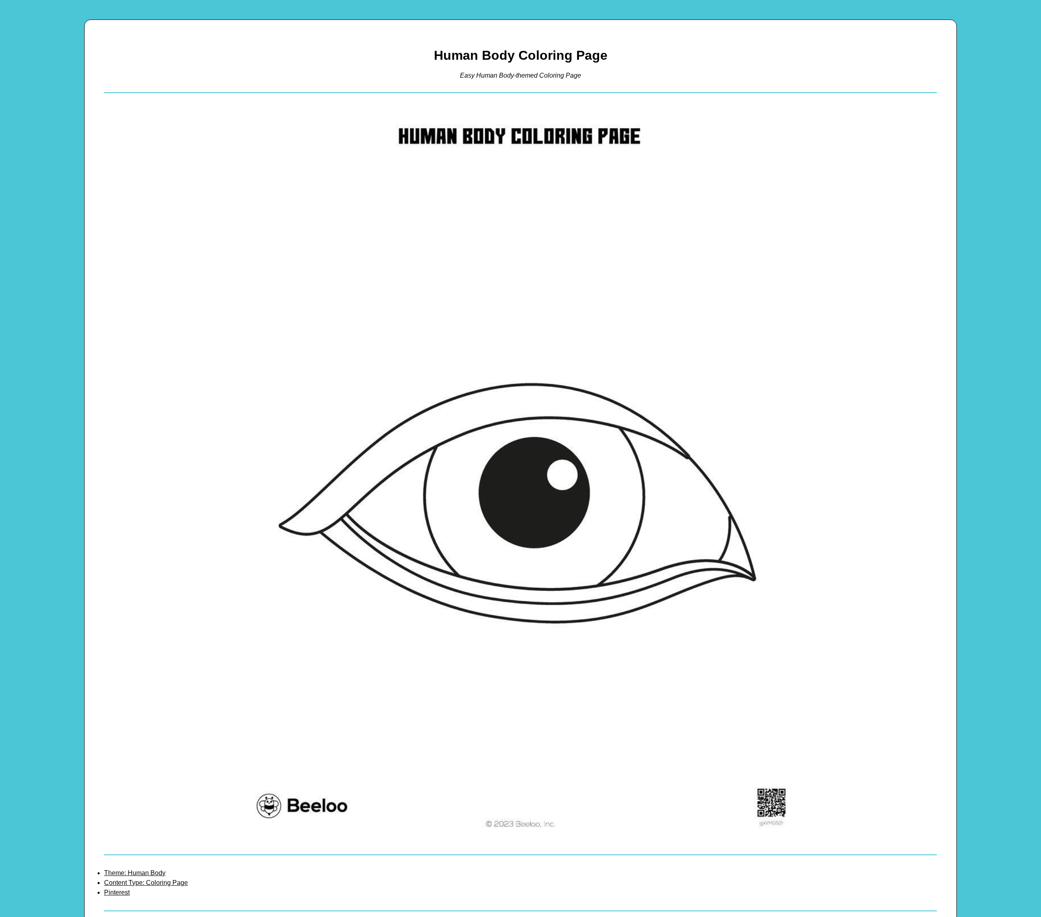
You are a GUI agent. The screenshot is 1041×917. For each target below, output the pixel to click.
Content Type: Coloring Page (146, 882)
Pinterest (117, 892)
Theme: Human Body (135, 872)
